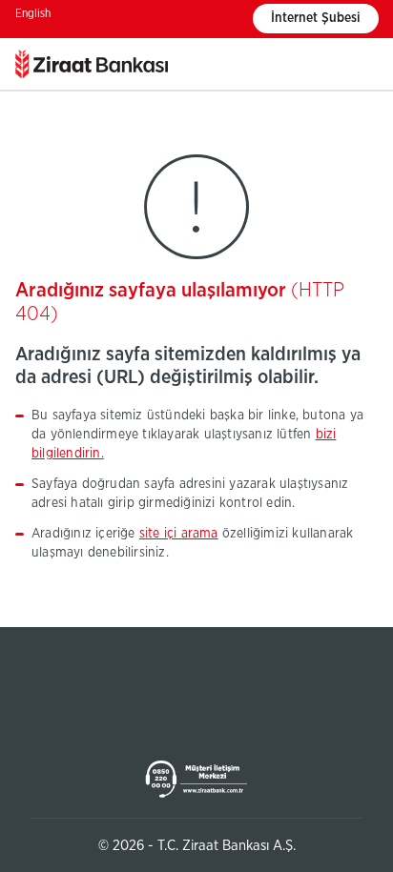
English (33, 13)
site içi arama (178, 533)
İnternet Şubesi (316, 18)
